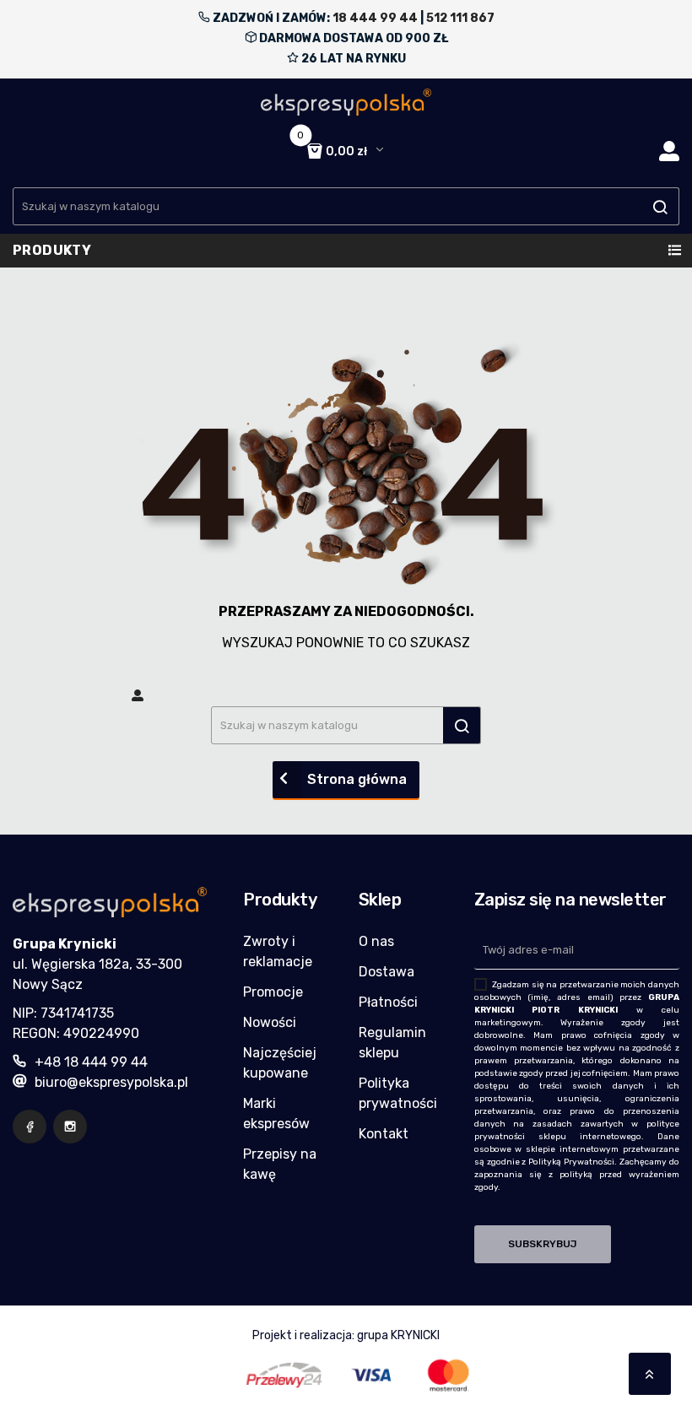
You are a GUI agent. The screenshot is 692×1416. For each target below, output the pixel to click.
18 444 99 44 (375, 18)
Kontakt (383, 1134)
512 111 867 (460, 18)
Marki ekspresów (276, 1113)
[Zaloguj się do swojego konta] (669, 152)
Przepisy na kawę (279, 1164)
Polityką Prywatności (571, 1162)
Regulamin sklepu (392, 1042)
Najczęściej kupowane (279, 1063)
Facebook (29, 1126)
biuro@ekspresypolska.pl (111, 1082)
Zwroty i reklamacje (277, 951)
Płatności (388, 1002)
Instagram (70, 1126)
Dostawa (386, 972)
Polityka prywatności (398, 1093)
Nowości (269, 1022)
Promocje (273, 992)
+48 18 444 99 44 (91, 1062)
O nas (376, 941)
